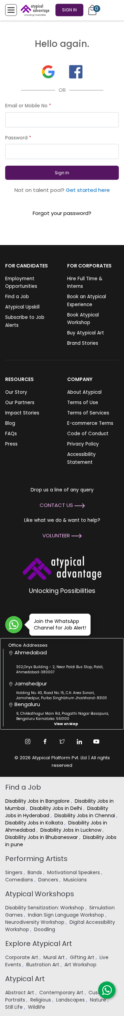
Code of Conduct (87, 433)
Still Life (14, 1007)
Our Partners (19, 402)
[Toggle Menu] (11, 10)
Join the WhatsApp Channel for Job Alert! (60, 624)
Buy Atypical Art (85, 333)
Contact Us (57, 505)
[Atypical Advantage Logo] (62, 567)
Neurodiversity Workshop (35, 922)
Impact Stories (22, 413)
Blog (10, 423)
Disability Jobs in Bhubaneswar (42, 837)
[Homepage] (33, 10)
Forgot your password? (62, 213)
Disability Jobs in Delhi (56, 808)
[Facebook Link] (45, 742)
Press (11, 444)
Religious (41, 999)
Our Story (16, 392)
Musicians (75, 879)
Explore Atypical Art (38, 943)
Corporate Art (22, 957)
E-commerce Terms (90, 423)
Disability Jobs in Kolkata (34, 822)
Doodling (45, 929)
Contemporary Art (62, 992)
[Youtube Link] (96, 742)
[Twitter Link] (62, 742)
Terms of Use (82, 402)
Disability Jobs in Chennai (85, 815)
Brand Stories (82, 343)
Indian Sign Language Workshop (66, 914)
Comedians (19, 879)
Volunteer (56, 535)
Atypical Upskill (22, 307)
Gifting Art (83, 957)
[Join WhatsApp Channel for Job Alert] (13, 624)
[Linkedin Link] (79, 742)
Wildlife (37, 1007)
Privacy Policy (83, 444)
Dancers (49, 879)
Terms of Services (88, 413)
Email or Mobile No (28, 105)
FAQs (11, 433)
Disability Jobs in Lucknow (71, 830)
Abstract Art (20, 992)
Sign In (69, 10)
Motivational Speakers (74, 872)
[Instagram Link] (27, 742)
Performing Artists (36, 858)
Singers (14, 872)
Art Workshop (81, 964)
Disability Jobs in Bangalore (38, 801)
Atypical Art (25, 979)
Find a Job (17, 296)
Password (18, 138)
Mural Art (54, 957)
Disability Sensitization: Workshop (45, 907)
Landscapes (71, 999)
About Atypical (84, 392)
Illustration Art (43, 964)
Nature (98, 999)
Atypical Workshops (39, 894)
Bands (35, 872)
